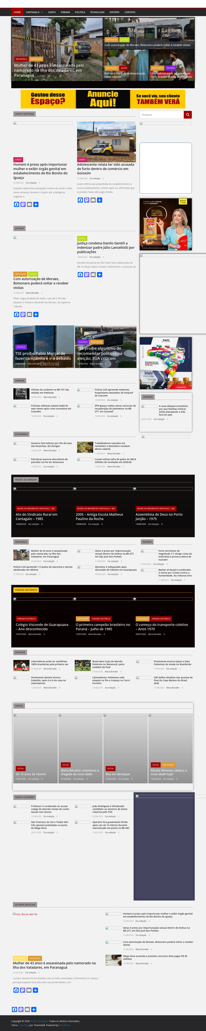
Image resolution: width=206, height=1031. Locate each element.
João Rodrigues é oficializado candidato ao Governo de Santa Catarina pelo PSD (110, 809)
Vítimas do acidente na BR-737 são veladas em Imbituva (50, 391)
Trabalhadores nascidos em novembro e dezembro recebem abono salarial (112, 446)
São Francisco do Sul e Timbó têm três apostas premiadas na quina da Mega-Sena (49, 824)
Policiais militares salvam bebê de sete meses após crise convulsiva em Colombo (51, 408)
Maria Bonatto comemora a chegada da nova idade (80, 772)
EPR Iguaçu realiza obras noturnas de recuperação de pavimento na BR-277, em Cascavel (115, 408)
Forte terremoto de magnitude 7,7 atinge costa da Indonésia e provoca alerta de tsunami (175, 555)
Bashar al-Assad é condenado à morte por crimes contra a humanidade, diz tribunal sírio (175, 572)
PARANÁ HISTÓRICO (26, 618)
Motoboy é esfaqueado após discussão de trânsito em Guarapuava (116, 568)
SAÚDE (124, 68)
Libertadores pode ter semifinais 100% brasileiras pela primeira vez (171, 75)
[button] (41, 12)
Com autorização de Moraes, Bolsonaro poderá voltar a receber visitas (148, 45)
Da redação (31, 182)
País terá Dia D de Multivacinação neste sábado (125, 75)
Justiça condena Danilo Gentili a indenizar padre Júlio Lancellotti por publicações (106, 247)
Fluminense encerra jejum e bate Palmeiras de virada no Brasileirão (172, 663)
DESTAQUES (36, 59)
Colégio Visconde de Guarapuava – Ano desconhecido (42, 626)
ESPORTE (114, 12)
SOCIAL (20, 768)
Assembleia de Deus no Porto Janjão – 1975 (159, 516)
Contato (130, 12)
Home (17, 12)
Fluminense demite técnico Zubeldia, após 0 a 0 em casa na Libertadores (48, 680)
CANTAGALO (32, 12)
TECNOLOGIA (97, 12)
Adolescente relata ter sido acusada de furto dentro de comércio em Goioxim (105, 168)
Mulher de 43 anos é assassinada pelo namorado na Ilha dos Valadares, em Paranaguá (49, 70)
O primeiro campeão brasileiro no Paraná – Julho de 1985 (103, 626)
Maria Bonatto (32, 292)
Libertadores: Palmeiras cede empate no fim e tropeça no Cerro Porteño (111, 680)
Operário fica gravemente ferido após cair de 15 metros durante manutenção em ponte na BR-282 (111, 824)
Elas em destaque (118, 774)
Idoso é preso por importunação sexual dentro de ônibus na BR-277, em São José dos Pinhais (114, 553)
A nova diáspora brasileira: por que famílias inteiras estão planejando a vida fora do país (173, 410)
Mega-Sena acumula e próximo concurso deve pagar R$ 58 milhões (155, 957)
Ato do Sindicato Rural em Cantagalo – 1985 (36, 516)
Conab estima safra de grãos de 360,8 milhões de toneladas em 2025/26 (115, 461)
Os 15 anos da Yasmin (31, 774)
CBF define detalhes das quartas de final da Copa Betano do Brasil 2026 (173, 680)
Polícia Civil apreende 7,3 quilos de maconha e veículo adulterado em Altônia (43, 568)
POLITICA (80, 12)
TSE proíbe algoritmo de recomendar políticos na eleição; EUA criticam (99, 353)
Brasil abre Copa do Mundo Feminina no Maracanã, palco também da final (108, 664)
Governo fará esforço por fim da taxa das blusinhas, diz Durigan (51, 445)
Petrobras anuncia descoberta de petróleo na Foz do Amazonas (49, 461)
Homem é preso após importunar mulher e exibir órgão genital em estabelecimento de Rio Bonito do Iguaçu (40, 171)
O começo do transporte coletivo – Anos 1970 (162, 626)
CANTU (52, 12)
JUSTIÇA (124, 39)
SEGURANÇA (21, 59)
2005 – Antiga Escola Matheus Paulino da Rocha (99, 516)
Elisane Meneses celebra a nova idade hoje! (169, 772)
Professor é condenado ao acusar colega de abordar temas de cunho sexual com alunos (50, 809)
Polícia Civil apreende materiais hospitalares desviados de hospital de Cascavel (114, 392)
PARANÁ (65, 12)
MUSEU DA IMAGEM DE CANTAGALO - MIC (36, 508)
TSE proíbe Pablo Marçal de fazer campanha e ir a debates (43, 356)
